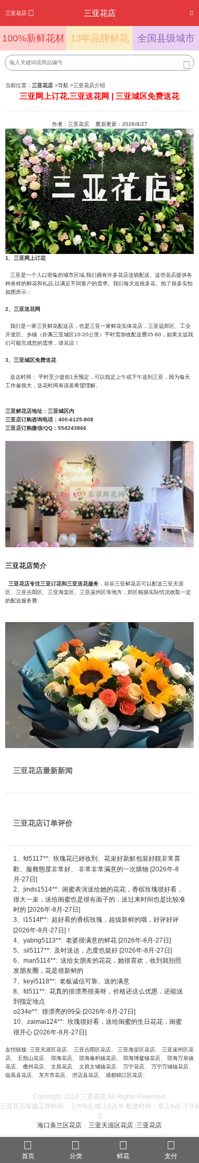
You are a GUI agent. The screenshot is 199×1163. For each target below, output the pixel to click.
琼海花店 (61, 1058)
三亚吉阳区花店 (92, 1049)
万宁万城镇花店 (169, 1066)
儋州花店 (33, 1066)
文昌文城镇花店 (97, 1066)
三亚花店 (149, 1125)
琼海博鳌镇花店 (141, 1058)
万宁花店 (133, 1066)
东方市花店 (52, 1075)
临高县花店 (18, 1075)
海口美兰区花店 (59, 1125)
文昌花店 (61, 1066)
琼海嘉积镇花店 (97, 1058)
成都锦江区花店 (124, 1075)
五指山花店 (31, 1058)
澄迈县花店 (85, 1075)
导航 (63, 85)
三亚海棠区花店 (136, 1049)
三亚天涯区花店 (48, 1049)
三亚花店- (16, 13)
